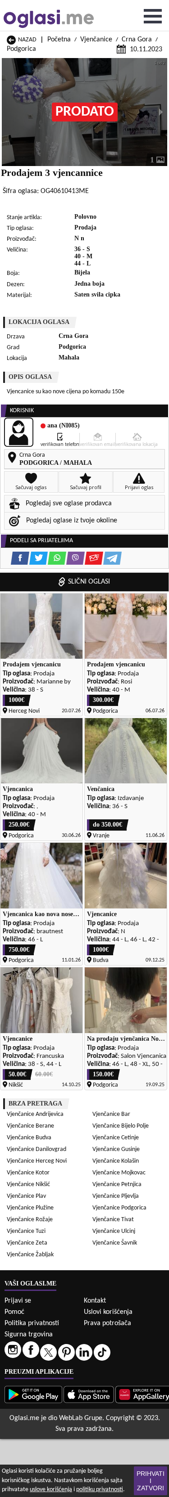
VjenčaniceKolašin (115, 1161)
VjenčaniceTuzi (26, 1231)
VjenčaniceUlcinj (113, 1231)
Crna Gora (137, 39)
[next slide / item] (161, 112)
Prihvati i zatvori (150, 1481)
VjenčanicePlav (26, 1196)
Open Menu (153, 16)
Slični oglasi (89, 581)
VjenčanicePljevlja (115, 1196)
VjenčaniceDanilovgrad (36, 1149)
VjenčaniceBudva (29, 1137)
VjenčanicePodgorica (119, 1208)
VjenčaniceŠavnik (114, 1243)
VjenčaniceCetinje (115, 1137)
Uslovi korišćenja (108, 1312)
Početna (59, 39)
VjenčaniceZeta (27, 1243)
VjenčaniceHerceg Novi (37, 1161)
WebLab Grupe (80, 1418)
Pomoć (14, 1312)
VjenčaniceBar (111, 1114)
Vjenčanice (96, 39)
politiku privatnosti (99, 1489)
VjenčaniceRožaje (30, 1219)
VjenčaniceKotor (28, 1172)
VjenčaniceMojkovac (119, 1172)
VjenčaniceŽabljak (30, 1254)
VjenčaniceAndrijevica (35, 1114)
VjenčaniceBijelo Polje (120, 1126)
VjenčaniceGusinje (116, 1149)
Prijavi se (18, 1300)
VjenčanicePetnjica (117, 1184)
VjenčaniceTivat (113, 1219)
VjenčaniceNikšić (28, 1184)
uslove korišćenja (51, 1489)
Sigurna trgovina (29, 1334)
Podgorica (21, 49)
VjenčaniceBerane (30, 1126)
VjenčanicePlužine (30, 1208)
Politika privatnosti (32, 1323)
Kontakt (95, 1300)
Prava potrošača (107, 1323)
